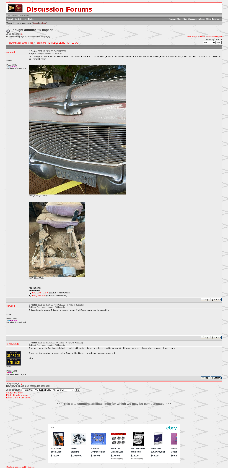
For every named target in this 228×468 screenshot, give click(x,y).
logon (35, 23)
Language (216, 19)
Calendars (192, 19)
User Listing (29, 19)
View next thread (214, 37)
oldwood (10, 52)
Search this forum (14, 392)
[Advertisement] (114, 416)
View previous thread (196, 37)
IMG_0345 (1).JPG (40, 293)
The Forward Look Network (19, 15)
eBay (185, 19)
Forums (172, 19)
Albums (201, 19)
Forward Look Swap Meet (20, 43)
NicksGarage (12, 344)
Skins (208, 19)
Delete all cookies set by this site (20, 467)
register (42, 23)
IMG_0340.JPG (39, 296)
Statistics (18, 19)
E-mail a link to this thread (18, 397)
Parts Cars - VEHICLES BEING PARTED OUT (57, 43)
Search (10, 19)
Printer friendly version (17, 395)
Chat (179, 19)
